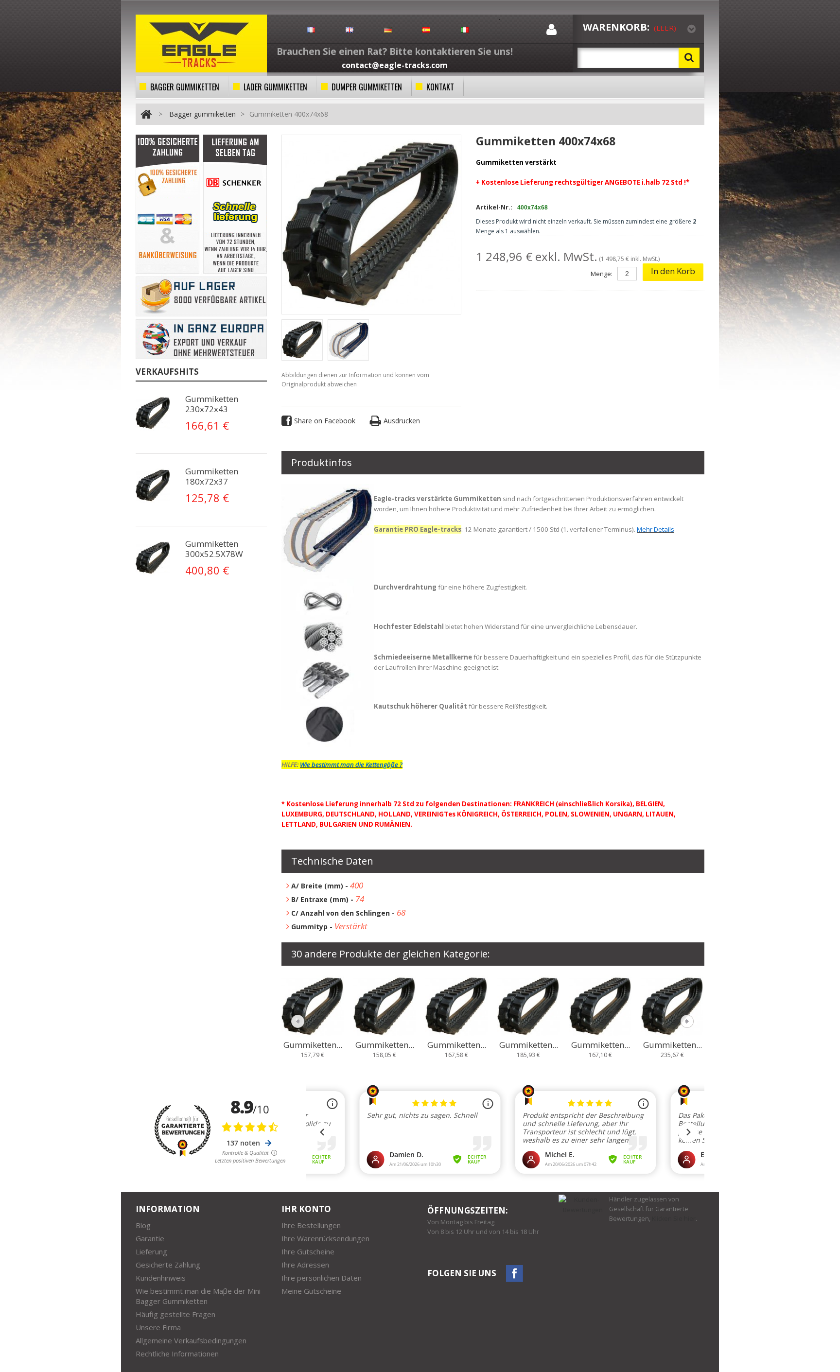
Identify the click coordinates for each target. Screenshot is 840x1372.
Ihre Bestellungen (311, 1225)
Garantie (150, 1238)
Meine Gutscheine (311, 1291)
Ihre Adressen (305, 1264)
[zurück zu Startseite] (146, 114)
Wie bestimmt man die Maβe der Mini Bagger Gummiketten (198, 1296)
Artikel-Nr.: (494, 207)
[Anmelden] (551, 31)
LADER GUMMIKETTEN (275, 87)
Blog (143, 1225)
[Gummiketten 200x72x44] (600, 1005)
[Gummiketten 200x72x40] (312, 1005)
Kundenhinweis (161, 1278)
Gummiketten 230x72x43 (211, 404)
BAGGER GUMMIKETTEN (184, 87)
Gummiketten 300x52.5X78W (214, 548)
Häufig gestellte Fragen (175, 1314)
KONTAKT (440, 87)
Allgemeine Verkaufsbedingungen (191, 1340)
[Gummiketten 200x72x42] (456, 1005)
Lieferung (151, 1251)
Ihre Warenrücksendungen (325, 1238)
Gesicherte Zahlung (168, 1264)
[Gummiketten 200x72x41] (384, 1005)
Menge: (601, 273)
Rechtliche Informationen (177, 1353)
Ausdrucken (402, 420)
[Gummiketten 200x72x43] (528, 1005)
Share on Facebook (324, 420)
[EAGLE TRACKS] (201, 43)
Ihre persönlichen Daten (321, 1278)
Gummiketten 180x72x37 (211, 476)
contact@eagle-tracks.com (395, 65)
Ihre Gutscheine (307, 1251)
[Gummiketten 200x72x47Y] (672, 1005)
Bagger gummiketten (202, 114)
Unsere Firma (158, 1327)
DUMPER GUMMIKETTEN (367, 87)
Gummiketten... (312, 1045)
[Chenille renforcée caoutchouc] (155, 413)
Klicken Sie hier (674, 1219)
